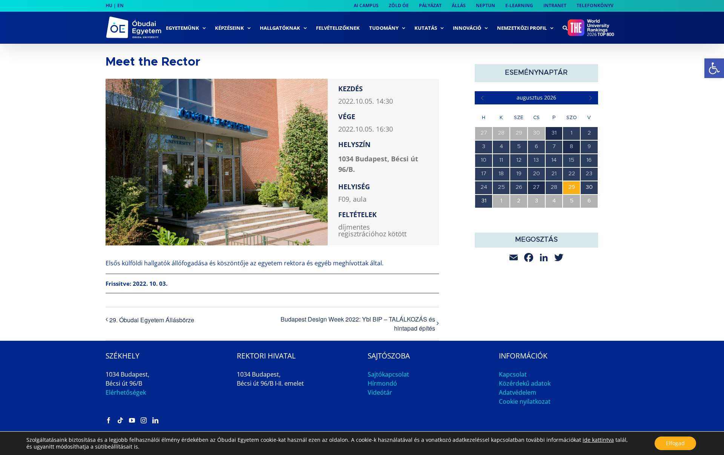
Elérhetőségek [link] (126, 392)
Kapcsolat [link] (513, 374)
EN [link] (120, 5)
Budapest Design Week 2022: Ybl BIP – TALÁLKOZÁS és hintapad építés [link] (358, 323)
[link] (714, 68)
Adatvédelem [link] (517, 392)
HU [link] (109, 5)
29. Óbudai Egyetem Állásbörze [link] (151, 320)
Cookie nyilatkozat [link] (525, 401)
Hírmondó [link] (382, 383)
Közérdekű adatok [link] (525, 383)
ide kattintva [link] (598, 439)
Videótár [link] (380, 392)
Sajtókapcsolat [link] (388, 374)
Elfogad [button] (675, 443)
